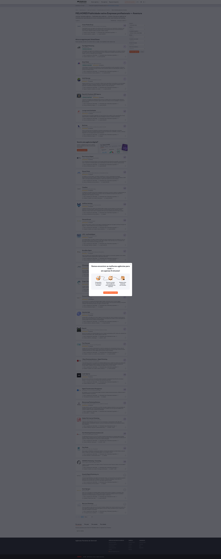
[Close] (130, 264)
